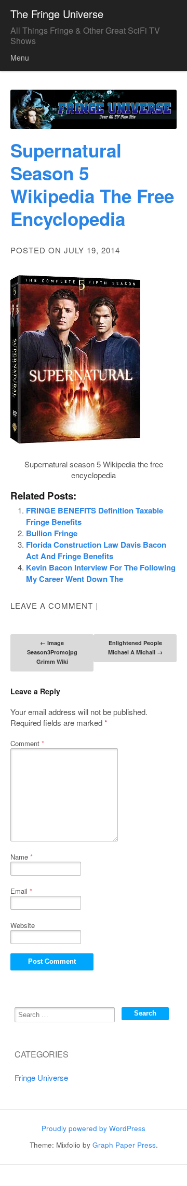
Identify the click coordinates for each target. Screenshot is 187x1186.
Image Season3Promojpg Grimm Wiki (52, 652)
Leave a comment (51, 605)
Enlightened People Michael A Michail (135, 647)
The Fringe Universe (56, 13)
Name (21, 857)
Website (22, 925)
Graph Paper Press (124, 1145)
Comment (27, 743)
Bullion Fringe (51, 533)
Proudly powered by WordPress (93, 1128)
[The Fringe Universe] (93, 110)
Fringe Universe (41, 1077)
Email (21, 891)
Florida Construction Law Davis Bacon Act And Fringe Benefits (96, 550)
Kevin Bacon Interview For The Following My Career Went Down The (101, 573)
